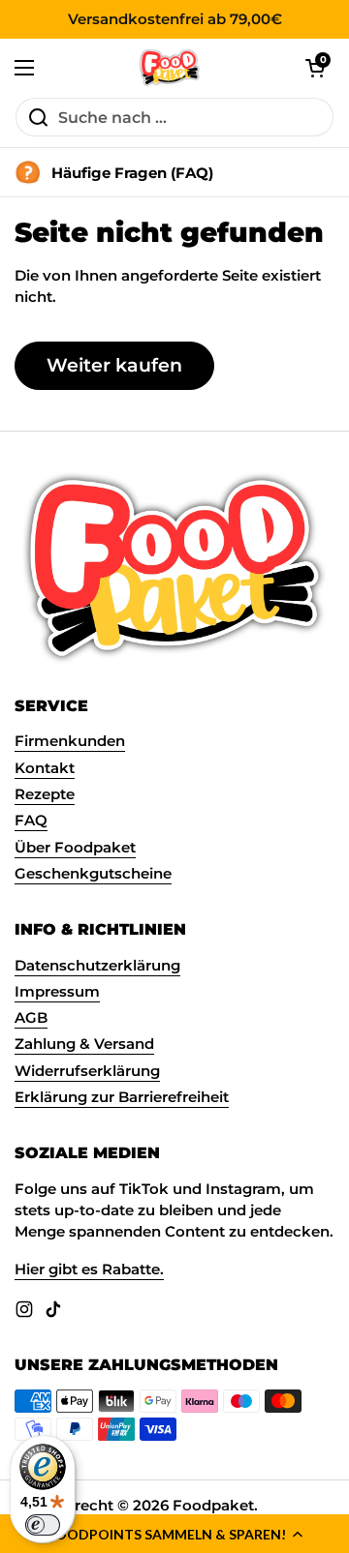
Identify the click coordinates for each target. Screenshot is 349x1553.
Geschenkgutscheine (93, 873)
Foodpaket (213, 1505)
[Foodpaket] (170, 67)
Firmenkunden (70, 741)
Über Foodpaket (75, 847)
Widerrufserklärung (87, 1071)
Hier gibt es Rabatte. (89, 1269)
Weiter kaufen (114, 364)
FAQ (31, 820)
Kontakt (45, 768)
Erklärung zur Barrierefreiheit (122, 1097)
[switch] (42, 1525)
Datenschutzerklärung (97, 965)
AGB (31, 1018)
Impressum (57, 991)
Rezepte (45, 794)
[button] (174, 1533)
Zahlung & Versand (84, 1044)
